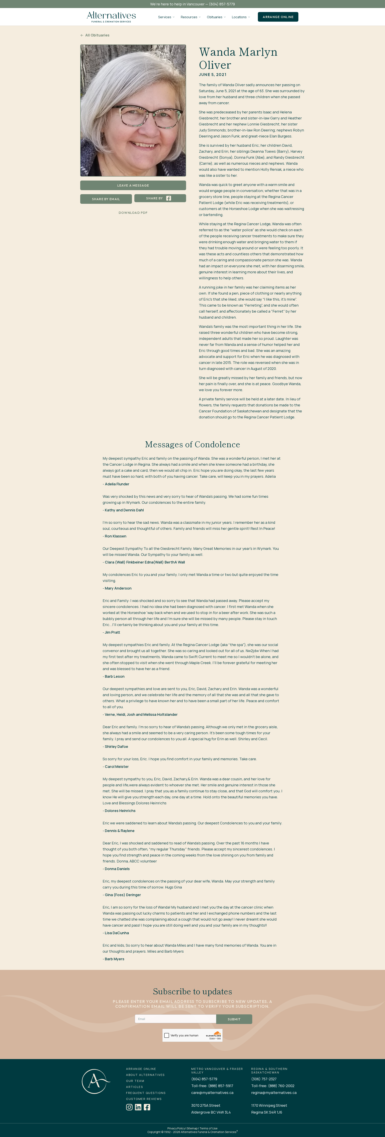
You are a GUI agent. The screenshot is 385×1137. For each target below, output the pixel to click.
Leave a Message (133, 185)
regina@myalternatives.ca (274, 1092)
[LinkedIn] (138, 1107)
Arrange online (278, 17)
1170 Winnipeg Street (269, 1105)
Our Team (135, 1081)
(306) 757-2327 (264, 1078)
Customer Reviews (144, 1099)
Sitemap (192, 1128)
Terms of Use (209, 1128)
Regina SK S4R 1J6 (266, 1112)
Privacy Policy (176, 1128)
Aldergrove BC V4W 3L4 (211, 1112)
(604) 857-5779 (222, 4)
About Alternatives (145, 1075)
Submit (234, 1019)
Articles (134, 1087)
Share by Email (106, 199)
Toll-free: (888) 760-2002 (272, 1085)
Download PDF (133, 213)
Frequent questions (146, 1093)
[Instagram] (129, 1107)
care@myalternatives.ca (212, 1092)
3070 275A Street (205, 1105)
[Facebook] (147, 1107)
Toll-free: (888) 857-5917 (212, 1085)
